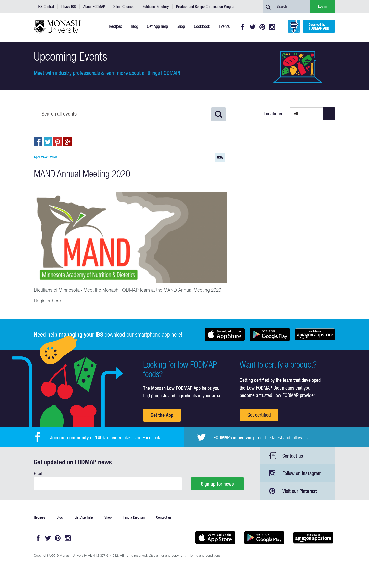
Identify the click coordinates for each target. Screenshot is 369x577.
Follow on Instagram (302, 473)
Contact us (292, 456)
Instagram (272, 26)
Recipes (39, 517)
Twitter (252, 26)
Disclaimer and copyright (167, 556)
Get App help (84, 517)
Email (38, 473)
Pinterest (262, 26)
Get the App (162, 415)
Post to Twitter (48, 141)
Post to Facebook (38, 141)
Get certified (259, 415)
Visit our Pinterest (299, 491)
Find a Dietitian (134, 517)
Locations (273, 113)
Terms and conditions (205, 556)
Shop (108, 517)
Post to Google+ (67, 141)
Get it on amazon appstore (315, 334)
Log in (322, 6)
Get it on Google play (270, 334)
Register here (47, 301)
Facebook (242, 26)
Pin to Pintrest (57, 141)
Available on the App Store (225, 334)
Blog (60, 517)
